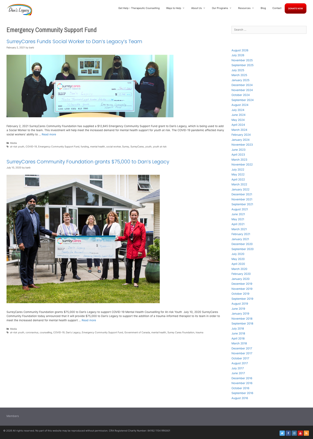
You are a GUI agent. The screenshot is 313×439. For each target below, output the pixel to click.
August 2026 (239, 50)
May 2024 (238, 120)
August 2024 (239, 105)
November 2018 (241, 318)
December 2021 (241, 194)
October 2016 (240, 388)
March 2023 (239, 159)
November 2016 (242, 383)
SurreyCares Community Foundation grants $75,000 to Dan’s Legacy (88, 161)
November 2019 (242, 288)
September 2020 (242, 249)
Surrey (125, 146)
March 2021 (239, 229)
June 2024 (238, 114)
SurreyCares (137, 146)
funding (85, 146)
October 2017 (240, 358)
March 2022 (239, 184)
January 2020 (240, 279)
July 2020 (237, 254)
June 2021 (238, 214)
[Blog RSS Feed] (306, 433)
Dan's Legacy (73, 332)
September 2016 (242, 393)
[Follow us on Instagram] (294, 433)
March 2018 (239, 343)
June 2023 (238, 149)
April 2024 (238, 124)
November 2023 (242, 144)
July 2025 (237, 70)
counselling (46, 332)
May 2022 (238, 174)
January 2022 (240, 189)
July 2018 (237, 328)
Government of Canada (137, 332)
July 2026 (237, 55)
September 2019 (242, 298)
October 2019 (240, 293)
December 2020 (242, 244)
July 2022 (237, 169)
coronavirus (32, 332)
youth (148, 146)
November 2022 (242, 164)
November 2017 (241, 353)
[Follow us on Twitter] (282, 433)
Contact (276, 8)
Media (13, 143)
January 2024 (240, 139)
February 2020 (241, 273)
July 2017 (237, 368)
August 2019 (239, 303)
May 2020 (238, 259)
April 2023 (238, 154)
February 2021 (240, 234)
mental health (97, 146)
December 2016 (241, 378)
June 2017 (238, 373)
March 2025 (239, 75)
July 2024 (237, 110)
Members (13, 416)
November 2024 (242, 90)
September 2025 (242, 65)
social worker (113, 146)
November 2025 (242, 60)
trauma (199, 332)
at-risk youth (17, 146)
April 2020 (238, 264)
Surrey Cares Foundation (180, 332)
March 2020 (239, 269)
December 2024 (242, 85)
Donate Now (295, 8)
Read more (49, 134)
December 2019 (241, 283)
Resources (244, 8)
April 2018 (238, 338)
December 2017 (241, 348)
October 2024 (240, 95)
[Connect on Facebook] (288, 433)
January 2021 (240, 239)
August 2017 (239, 363)
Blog (263, 8)
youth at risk (160, 146)
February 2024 (241, 134)
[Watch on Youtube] (300, 433)
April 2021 (238, 224)
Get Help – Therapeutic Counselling (139, 8)
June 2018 (238, 333)
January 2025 (240, 80)
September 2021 (242, 204)
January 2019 (240, 313)
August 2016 (239, 398)
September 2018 (242, 323)
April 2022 (238, 179)
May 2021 (237, 219)
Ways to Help (173, 8)
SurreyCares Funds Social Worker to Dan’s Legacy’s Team (74, 41)
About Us (196, 8)
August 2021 (239, 209)
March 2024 (239, 129)
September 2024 (242, 100)
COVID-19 (31, 146)
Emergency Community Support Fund (58, 146)
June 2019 (238, 308)
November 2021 (241, 199)
